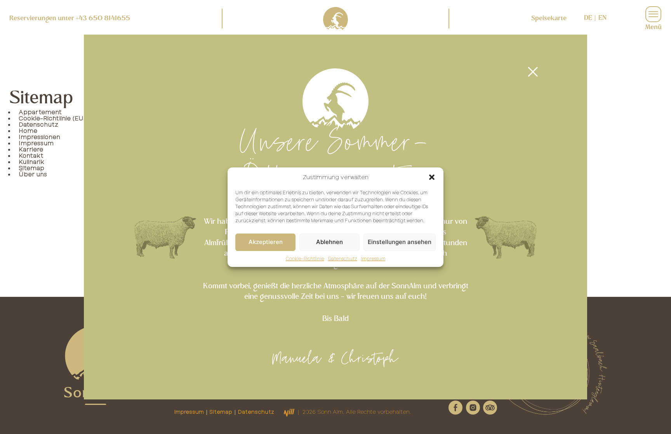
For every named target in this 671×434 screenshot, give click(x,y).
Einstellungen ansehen (399, 242)
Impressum (373, 258)
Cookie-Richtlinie (305, 258)
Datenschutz (342, 258)
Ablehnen (329, 242)
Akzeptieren (266, 242)
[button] (432, 177)
